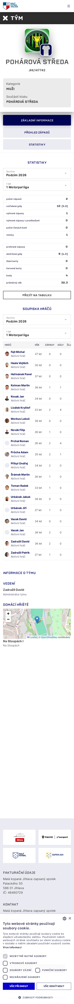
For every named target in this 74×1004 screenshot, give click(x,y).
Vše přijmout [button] (18, 986)
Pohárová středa (22, 102)
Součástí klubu (16, 96)
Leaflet (33, 637)
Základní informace (37, 120)
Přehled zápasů (37, 132)
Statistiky (37, 144)
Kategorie (13, 84)
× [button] (69, 918)
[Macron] (55, 837)
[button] (37, 620)
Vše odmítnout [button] (53, 986)
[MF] (19, 855)
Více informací (12, 947)
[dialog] (37, 959)
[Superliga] (55, 855)
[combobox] (64, 918)
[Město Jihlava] (19, 837)
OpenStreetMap (49, 637)
